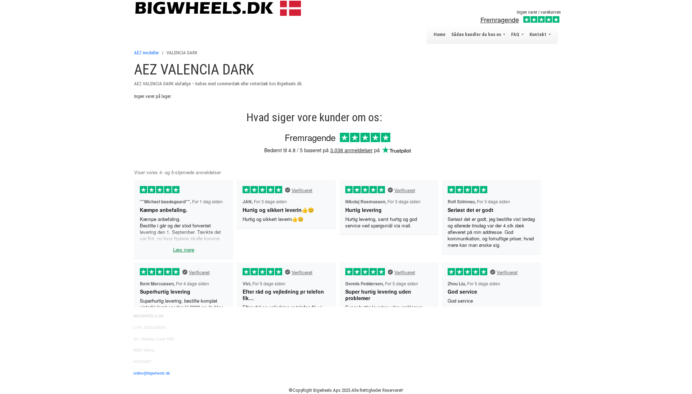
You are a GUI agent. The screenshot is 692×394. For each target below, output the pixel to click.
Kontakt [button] (538, 34)
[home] (219, 7)
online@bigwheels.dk (151, 373)
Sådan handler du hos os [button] (476, 34)
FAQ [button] (515, 34)
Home (439, 34)
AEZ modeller (146, 52)
